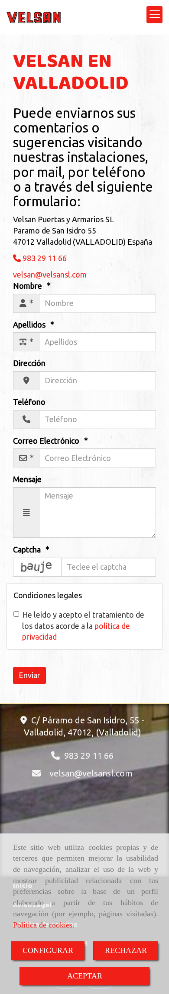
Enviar (29, 675)
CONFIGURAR (48, 950)
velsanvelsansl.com (91, 773)
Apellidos (30, 324)
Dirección (29, 363)
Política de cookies (42, 925)
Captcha (27, 549)
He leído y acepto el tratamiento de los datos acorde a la (83, 625)
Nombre (28, 285)
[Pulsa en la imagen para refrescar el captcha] (37, 567)
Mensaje (27, 479)
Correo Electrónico (47, 440)
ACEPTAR (84, 976)
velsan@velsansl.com (50, 274)
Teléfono (29, 402)
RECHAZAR (126, 950)
